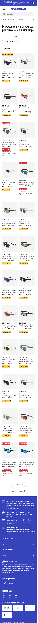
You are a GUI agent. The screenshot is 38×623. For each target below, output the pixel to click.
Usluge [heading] (4, 544)
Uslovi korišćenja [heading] (8, 550)
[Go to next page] (25, 484)
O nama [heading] (4, 555)
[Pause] (33, 2)
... (15, 19)
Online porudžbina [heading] (9, 539)
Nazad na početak (17, 491)
